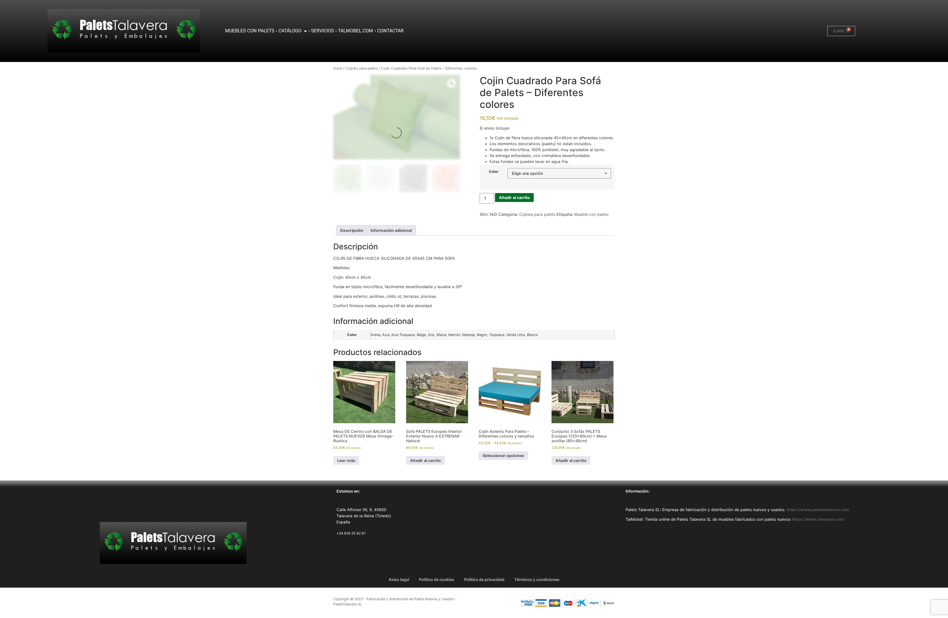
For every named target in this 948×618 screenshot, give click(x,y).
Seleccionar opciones (503, 455)
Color (493, 171)
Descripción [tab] (351, 230)
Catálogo (289, 30)
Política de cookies (436, 579)
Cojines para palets (361, 68)
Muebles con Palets (249, 30)
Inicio (337, 68)
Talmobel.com (355, 30)
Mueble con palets (591, 214)
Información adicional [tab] (391, 230)
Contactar (390, 30)
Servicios (322, 30)
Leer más (346, 460)
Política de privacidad (484, 579)
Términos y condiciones (536, 579)
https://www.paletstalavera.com (818, 509)
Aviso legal (399, 579)
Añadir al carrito (514, 197)
